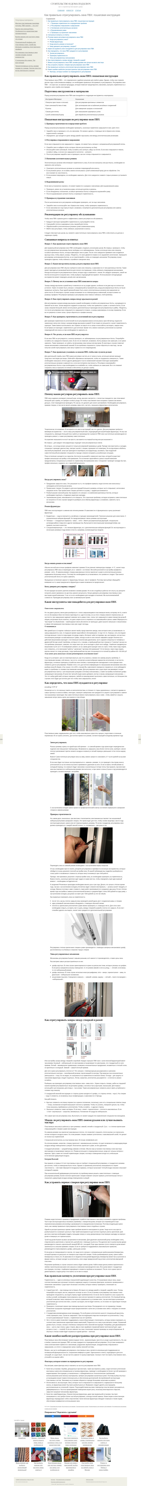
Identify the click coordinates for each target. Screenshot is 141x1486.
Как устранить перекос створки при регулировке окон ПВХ (68, 65)
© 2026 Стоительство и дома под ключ (25, 1479)
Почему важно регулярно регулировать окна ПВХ (65, 37)
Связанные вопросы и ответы (58, 35)
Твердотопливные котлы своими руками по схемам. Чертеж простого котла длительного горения (28, 68)
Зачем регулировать (57, 53)
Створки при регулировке (51, 1408)
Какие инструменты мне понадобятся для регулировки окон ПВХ (71, 48)
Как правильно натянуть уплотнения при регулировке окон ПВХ (70, 67)
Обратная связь (89, 1479)
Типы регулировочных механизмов (62, 58)
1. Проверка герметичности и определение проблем (68, 23)
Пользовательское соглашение (63, 1479)
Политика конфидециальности (58, 1482)
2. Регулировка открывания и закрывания (64, 25)
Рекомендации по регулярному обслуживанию (100, 1406)
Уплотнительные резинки (82, 1406)
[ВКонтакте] (53, 1416)
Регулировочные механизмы (119, 1406)
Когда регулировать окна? (59, 39)
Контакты (53, 1479)
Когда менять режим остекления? (62, 44)
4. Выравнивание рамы (58, 30)
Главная (61, 10)
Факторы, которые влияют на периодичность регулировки (70, 72)
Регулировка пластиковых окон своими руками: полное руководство (26, 55)
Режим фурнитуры (56, 42)
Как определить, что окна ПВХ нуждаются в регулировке (68, 51)
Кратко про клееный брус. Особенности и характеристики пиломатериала (26, 31)
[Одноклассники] (86, 1416)
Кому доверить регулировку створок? (63, 46)
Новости (69, 10)
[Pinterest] (69, 1416)
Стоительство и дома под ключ (70, 3)
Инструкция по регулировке (68, 1406)
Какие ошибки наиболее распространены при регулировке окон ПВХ (72, 69)
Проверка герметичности (59, 55)
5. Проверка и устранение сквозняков (63, 32)
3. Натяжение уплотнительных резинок (63, 28)
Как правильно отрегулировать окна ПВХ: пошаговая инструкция (71, 21)
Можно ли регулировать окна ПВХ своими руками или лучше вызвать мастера (76, 62)
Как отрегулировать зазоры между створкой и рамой (66, 60)
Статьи (78, 10)
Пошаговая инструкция (55, 1406)
